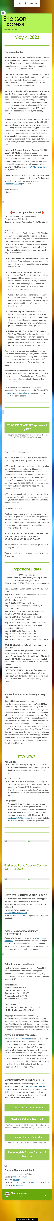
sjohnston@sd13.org (13, 184)
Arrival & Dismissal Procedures (18, 1039)
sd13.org (16, 1180)
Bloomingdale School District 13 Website (27, 1154)
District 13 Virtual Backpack (27, 1119)
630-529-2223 (17, 1185)
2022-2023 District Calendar (27, 1107)
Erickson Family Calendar (27, 1137)
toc (3, 12)
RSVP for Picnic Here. (38, 167)
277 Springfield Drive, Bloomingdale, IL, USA (31, 1182)
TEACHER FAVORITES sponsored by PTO (27, 427)
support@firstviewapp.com (16, 913)
